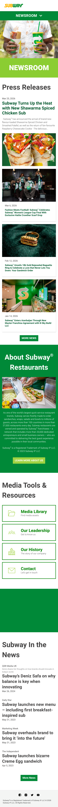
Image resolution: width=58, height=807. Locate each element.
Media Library (34, 511)
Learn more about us (29, 460)
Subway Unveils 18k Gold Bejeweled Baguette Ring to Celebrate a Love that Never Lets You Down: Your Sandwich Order (28, 268)
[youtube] (38, 795)
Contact (28, 568)
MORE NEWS (29, 338)
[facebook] (20, 795)
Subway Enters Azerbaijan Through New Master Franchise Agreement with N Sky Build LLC (28, 323)
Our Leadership (35, 530)
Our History (31, 549)
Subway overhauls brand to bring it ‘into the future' (27, 735)
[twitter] (32, 795)
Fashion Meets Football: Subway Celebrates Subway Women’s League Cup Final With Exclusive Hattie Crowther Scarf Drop (27, 213)
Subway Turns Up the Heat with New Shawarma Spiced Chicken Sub (28, 108)
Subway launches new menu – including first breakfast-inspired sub (29, 710)
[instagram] (26, 795)
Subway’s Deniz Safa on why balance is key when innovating (28, 681)
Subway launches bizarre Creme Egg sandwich (25, 758)
